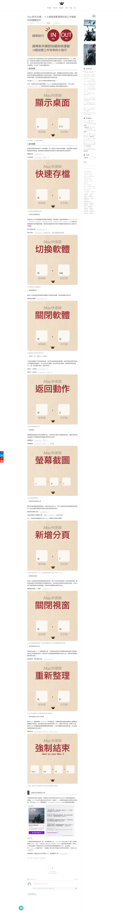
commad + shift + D (34, 86)
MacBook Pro (91, 186)
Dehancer (91, 176)
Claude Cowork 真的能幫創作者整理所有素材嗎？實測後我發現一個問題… (90, 99)
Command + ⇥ (42, 229)
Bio (75, 8)
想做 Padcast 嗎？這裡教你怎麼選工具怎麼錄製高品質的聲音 (90, 145)
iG (28, 858)
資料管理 (86, 211)
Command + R (49, 659)
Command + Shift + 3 (41, 440)
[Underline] (38, 888)
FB (31, 858)
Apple (85, 176)
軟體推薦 (91, 211)
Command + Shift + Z (45, 372)
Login (75, 879)
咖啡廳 (85, 196)
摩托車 (92, 198)
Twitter (35, 858)
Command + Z (43, 369)
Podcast (49, 8)
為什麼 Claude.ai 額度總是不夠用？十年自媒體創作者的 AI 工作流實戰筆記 (89, 109)
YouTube (32, 848)
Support (61, 8)
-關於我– (30, 838)
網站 (85, 206)
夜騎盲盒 (90, 196)
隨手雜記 (48, 23)
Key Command (87, 184)
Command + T (44, 512)
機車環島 (91, 203)
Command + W (47, 588)
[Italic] (36, 888)
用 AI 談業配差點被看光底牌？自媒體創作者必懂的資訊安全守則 (90, 104)
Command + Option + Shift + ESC (45, 731)
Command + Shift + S (41, 157)
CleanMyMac (63, 853)
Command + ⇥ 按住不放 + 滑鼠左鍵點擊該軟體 (49, 232)
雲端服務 (86, 213)
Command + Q (42, 298)
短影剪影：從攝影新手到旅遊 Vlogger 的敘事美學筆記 (89, 122)
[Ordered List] (42, 888)
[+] (53, 888)
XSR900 (93, 191)
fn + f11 (36, 81)
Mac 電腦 (55, 63)
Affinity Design (88, 171)
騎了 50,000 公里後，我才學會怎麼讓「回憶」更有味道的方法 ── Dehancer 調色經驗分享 (90, 85)
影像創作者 (86, 198)
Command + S (39, 154)
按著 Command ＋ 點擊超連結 (53, 515)
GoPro (90, 179)
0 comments (56, 23)
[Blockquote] (46, 888)
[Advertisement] (90, 237)
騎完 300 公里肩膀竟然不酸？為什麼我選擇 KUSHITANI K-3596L (89, 95)
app (91, 174)
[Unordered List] (44, 888)
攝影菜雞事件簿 (87, 201)
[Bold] (34, 888)
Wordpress (86, 191)
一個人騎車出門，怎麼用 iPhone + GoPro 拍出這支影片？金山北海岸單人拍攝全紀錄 (90, 80)
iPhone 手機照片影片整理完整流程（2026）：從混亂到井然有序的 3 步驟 (90, 90)
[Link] (50, 888)
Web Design (87, 189)
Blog (71, 8)
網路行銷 (86, 208)
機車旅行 (86, 203)
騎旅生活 (91, 213)
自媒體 (91, 208)
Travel (66, 8)
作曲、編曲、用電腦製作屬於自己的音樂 (43, 844)
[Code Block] (48, 888)
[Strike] (40, 888)
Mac (85, 186)
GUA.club (86, 181)
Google (85, 179)
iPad (92, 181)
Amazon (86, 174)
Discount (55, 8)
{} (51, 888)
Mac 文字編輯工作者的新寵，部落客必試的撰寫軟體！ (90, 135)
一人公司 (92, 193)
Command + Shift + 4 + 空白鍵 (44, 443)
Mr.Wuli (32, 23)
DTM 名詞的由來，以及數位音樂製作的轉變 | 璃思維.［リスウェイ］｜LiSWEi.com (90, 140)
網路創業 (90, 206)
